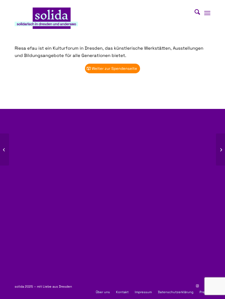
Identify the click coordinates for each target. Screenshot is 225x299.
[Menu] (207, 13)
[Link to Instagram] (197, 285)
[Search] (194, 13)
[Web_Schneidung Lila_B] (46, 17)
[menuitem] (194, 13)
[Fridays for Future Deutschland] (4, 149)
